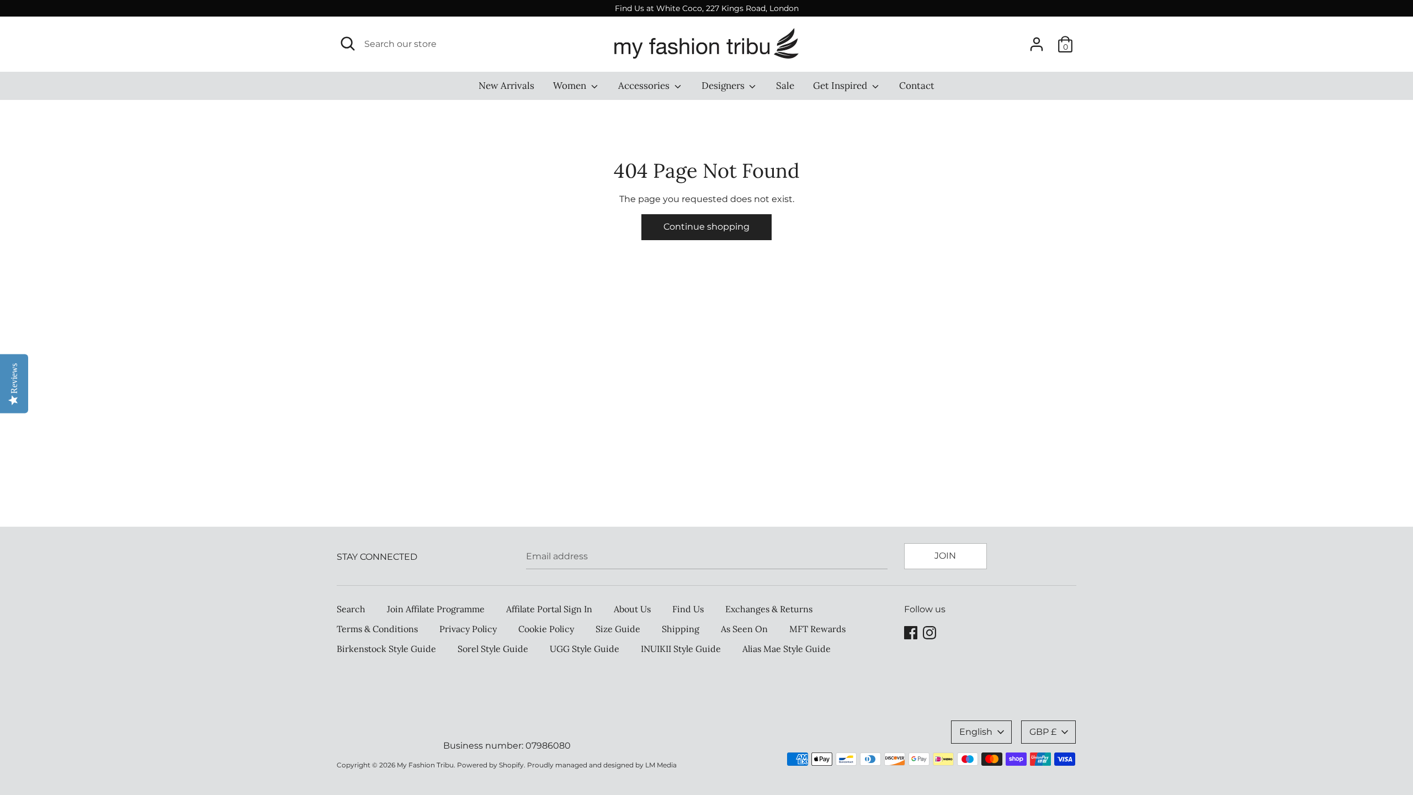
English (975, 732)
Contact (916, 86)
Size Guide (618, 628)
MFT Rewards (817, 628)
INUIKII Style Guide (681, 648)
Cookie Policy (546, 628)
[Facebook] (910, 631)
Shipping (680, 628)
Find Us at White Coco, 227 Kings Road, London (707, 8)
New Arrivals (506, 86)
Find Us (688, 608)
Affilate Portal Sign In (549, 608)
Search (351, 608)
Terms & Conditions (377, 628)
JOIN (945, 555)
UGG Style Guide (584, 648)
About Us (632, 608)
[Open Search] (348, 44)
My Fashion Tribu (425, 765)
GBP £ (1042, 732)
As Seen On (744, 628)
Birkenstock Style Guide (386, 648)
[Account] (1037, 40)
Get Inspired (841, 86)
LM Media (661, 765)
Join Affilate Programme (436, 608)
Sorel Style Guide (493, 648)
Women (570, 86)
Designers (724, 86)
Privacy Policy (468, 628)
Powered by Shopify (490, 765)
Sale (785, 86)
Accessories (645, 86)
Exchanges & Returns (768, 608)
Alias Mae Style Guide (786, 648)
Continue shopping (706, 226)
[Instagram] (929, 631)
